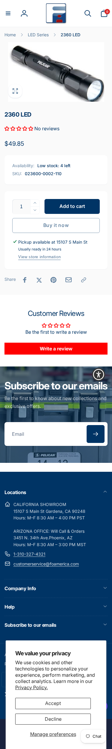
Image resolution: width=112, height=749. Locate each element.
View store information (39, 257)
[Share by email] (68, 279)
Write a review (56, 349)
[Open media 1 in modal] (56, 72)
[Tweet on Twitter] (39, 280)
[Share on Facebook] (25, 280)
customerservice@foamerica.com (46, 563)
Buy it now (56, 225)
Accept (53, 703)
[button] (8, 13)
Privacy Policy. (31, 687)
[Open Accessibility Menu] (98, 374)
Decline (53, 719)
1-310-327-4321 (29, 554)
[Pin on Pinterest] (53, 280)
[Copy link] (84, 280)
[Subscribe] (96, 434)
